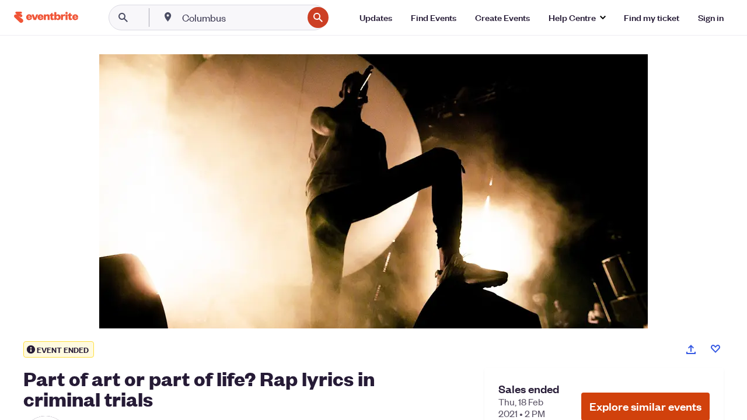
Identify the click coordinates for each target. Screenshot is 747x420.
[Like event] (715, 349)
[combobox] (241, 17)
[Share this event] (691, 349)
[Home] (46, 17)
